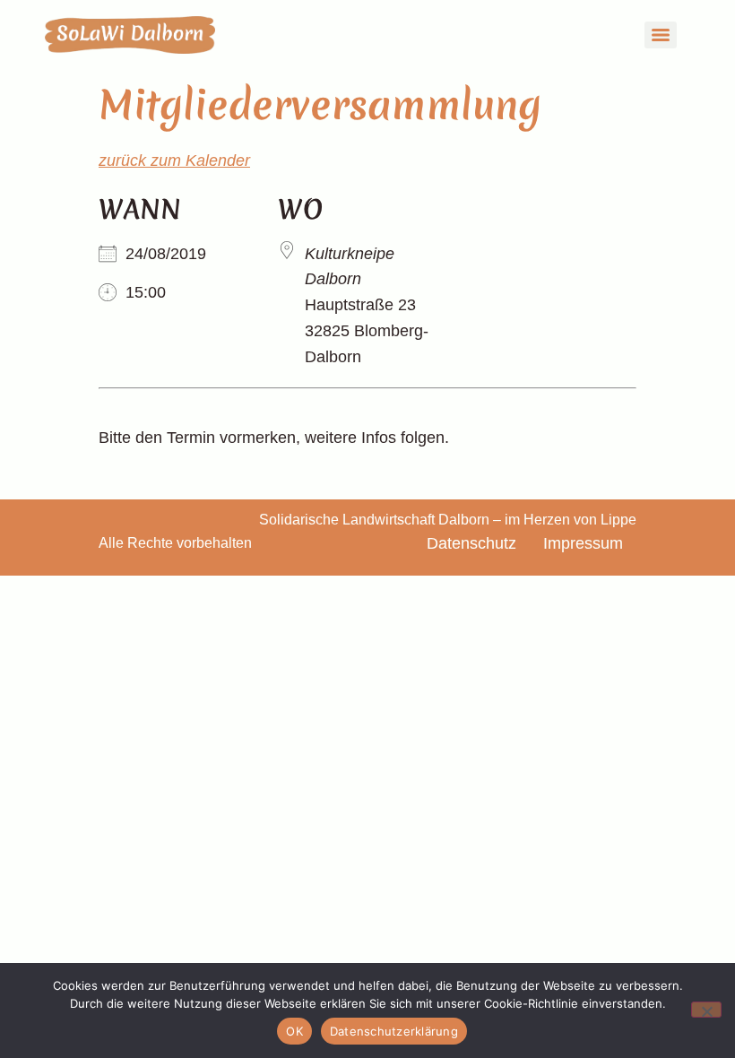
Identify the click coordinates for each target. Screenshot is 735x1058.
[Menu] (660, 35)
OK (294, 1031)
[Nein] (706, 1010)
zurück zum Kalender (174, 160)
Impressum (583, 543)
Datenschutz (471, 543)
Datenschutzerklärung (394, 1031)
